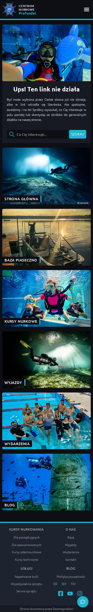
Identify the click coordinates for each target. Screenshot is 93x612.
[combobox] (37, 134)
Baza (70, 537)
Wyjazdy (71, 544)
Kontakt (70, 559)
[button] (86, 9)
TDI (73, 583)
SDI (64, 583)
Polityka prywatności (71, 576)
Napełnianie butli (26, 576)
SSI (55, 583)
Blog (70, 568)
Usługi (27, 568)
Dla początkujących (27, 537)
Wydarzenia (71, 552)
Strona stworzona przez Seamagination (46, 608)
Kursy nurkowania (26, 529)
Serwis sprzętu (26, 591)
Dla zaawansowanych (26, 544)
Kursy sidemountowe (26, 552)
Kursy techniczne (26, 559)
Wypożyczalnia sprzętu (26, 583)
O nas (71, 529)
